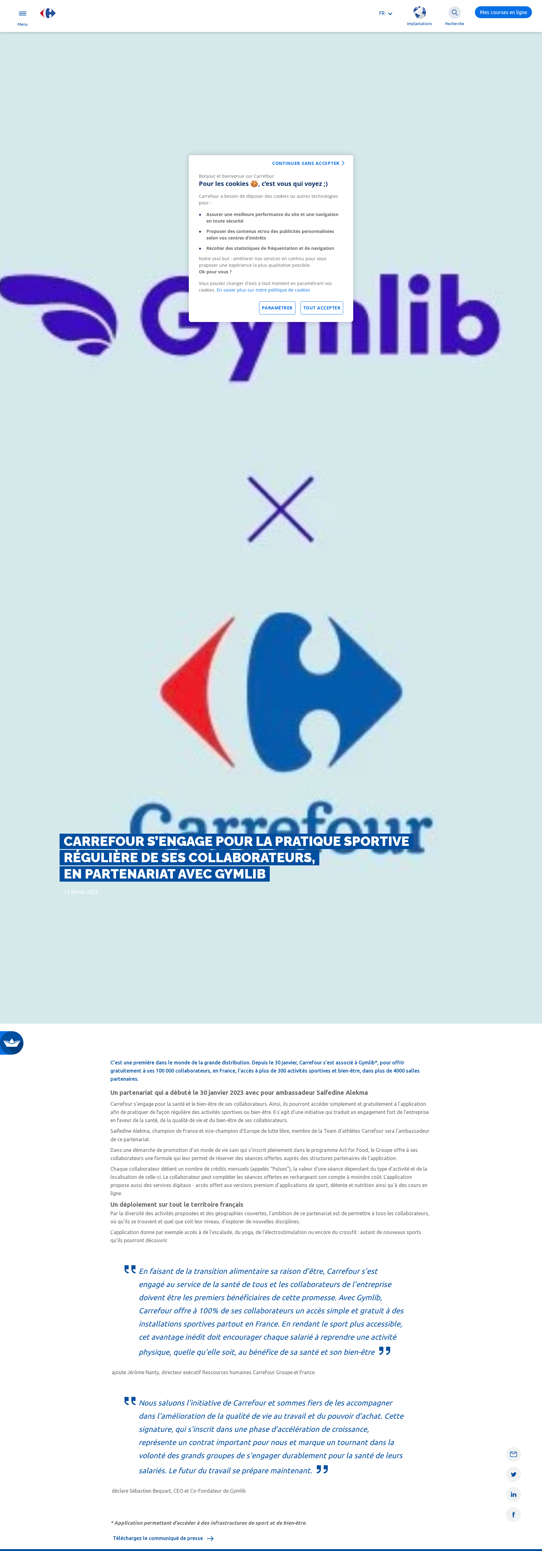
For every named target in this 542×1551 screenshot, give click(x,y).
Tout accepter (322, 308)
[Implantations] (419, 12)
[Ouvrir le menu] (22, 13)
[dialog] (271, 238)
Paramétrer (277, 308)
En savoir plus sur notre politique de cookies (263, 290)
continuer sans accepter (305, 163)
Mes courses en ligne (503, 12)
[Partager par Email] (513, 1454)
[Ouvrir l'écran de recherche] (455, 12)
